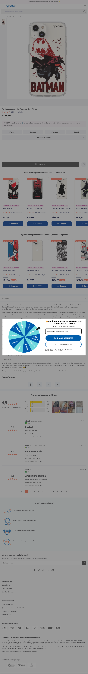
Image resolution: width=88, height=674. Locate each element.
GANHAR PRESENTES (63, 338)
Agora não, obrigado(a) (63, 344)
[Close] (83, 321)
